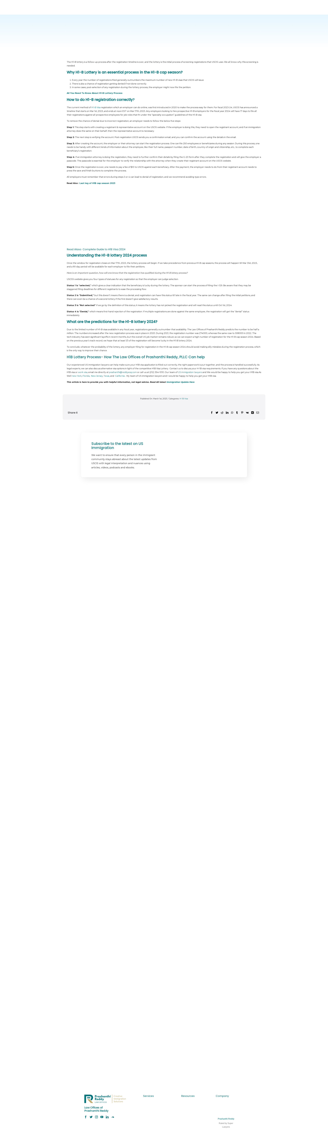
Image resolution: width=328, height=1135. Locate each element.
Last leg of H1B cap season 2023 (97, 183)
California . (120, 376)
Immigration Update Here (180, 382)
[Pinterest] (242, 412)
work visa (82, 372)
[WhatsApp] (232, 412)
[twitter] (91, 1117)
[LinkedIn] (227, 412)
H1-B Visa (95, 107)
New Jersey (97, 376)
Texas (106, 376)
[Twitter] (216, 412)
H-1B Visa (184, 399)
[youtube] (101, 1117)
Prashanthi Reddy (226, 1119)
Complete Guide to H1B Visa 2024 (103, 249)
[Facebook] (211, 412)
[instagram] (96, 1117)
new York (77, 376)
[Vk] (247, 412)
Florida (86, 376)
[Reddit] (222, 412)
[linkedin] (107, 1117)
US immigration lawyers (190, 372)
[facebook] (85, 1117)
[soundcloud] (112, 1117)
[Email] (257, 412)
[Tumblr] (237, 412)
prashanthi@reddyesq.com (123, 372)
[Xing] (252, 412)
